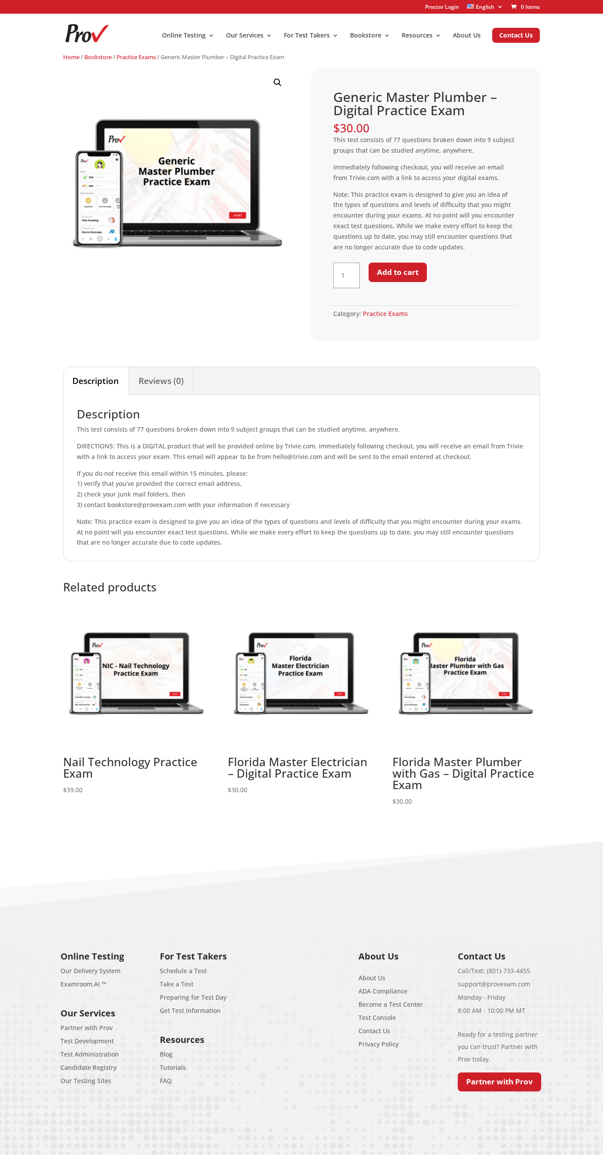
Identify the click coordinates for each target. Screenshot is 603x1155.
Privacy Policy (378, 1044)
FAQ (166, 1080)
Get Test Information (190, 1010)
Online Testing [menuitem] (184, 35)
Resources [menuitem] (417, 35)
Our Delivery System (90, 971)
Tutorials (173, 1067)
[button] (278, 82)
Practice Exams (136, 57)
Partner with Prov (86, 1027)
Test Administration (89, 1054)
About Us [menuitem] (467, 35)
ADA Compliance (382, 991)
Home (71, 57)
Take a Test (176, 984)
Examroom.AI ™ (83, 984)
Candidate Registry (88, 1067)
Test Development (87, 1041)
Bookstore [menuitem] (365, 35)
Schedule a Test (183, 971)
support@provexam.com (494, 984)
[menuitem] (485, 7)
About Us (371, 978)
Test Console (377, 1017)
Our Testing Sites (85, 1080)
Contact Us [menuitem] (516, 35)
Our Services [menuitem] (245, 35)
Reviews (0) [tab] (161, 381)
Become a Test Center (390, 1004)
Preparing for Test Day (193, 997)
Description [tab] (95, 381)
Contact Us (374, 1031)
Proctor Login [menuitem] (442, 7)
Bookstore (98, 57)
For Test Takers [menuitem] (307, 35)
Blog (166, 1054)
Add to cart (397, 272)
